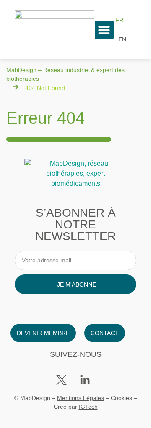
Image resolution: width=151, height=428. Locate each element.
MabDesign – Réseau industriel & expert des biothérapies (65, 74)
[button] (104, 30)
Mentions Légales (80, 398)
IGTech (88, 406)
